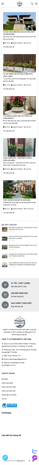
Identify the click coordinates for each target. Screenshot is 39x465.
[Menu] (3, 3)
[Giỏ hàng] (36, 3)
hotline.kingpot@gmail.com (17, 359)
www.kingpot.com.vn (8, 365)
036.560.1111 (16, 356)
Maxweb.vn (21, 461)
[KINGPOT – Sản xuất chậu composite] (19, 3)
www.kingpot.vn (15, 363)
